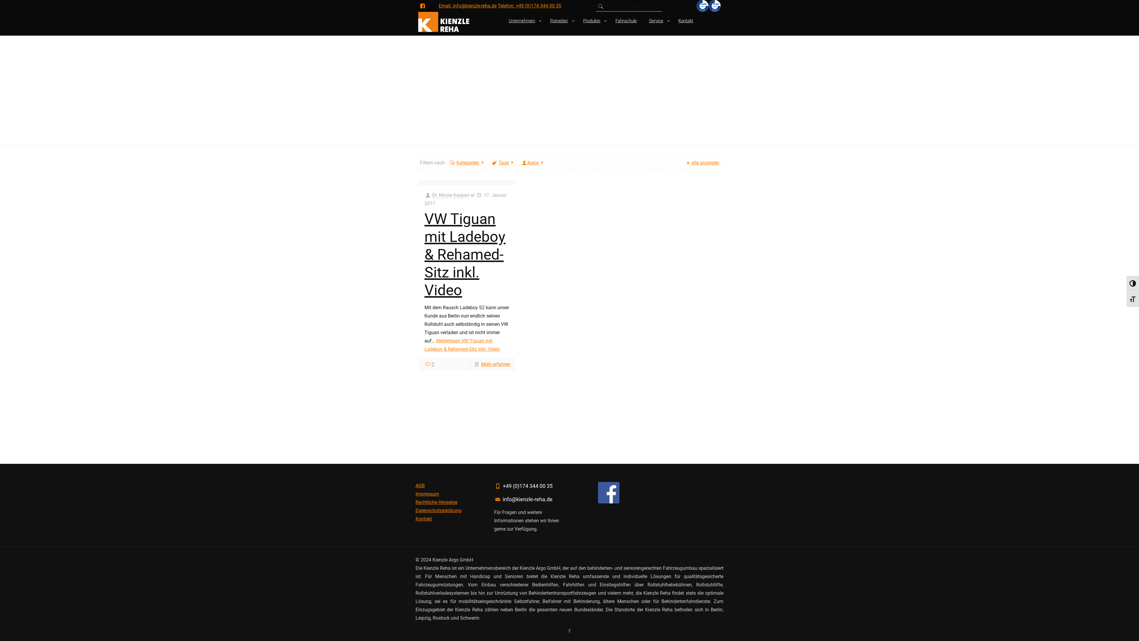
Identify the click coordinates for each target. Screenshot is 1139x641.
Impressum (427, 494)
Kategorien (467, 163)
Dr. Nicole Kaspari (450, 195)
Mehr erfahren (495, 364)
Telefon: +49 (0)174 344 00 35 (529, 6)
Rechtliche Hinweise (436, 502)
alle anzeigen (705, 163)
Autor (533, 163)
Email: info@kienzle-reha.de (468, 6)
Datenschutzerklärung (439, 510)
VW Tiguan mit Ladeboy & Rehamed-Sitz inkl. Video (464, 254)
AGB (420, 485)
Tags (504, 163)
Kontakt (424, 519)
